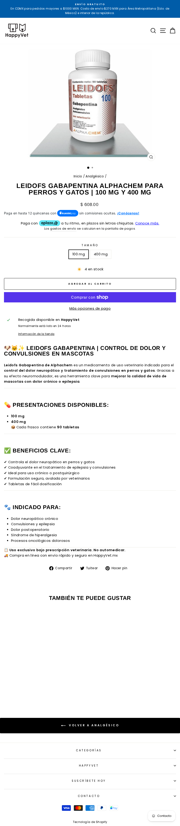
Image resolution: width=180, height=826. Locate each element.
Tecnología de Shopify (90, 822)
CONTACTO (89, 796)
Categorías (88, 750)
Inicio (78, 176)
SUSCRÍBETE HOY (89, 781)
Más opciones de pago (90, 308)
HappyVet (89, 765)
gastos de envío (63, 229)
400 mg (101, 254)
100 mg (78, 254)
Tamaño (90, 245)
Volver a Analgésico (93, 725)
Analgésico (95, 176)
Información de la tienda (36, 334)
